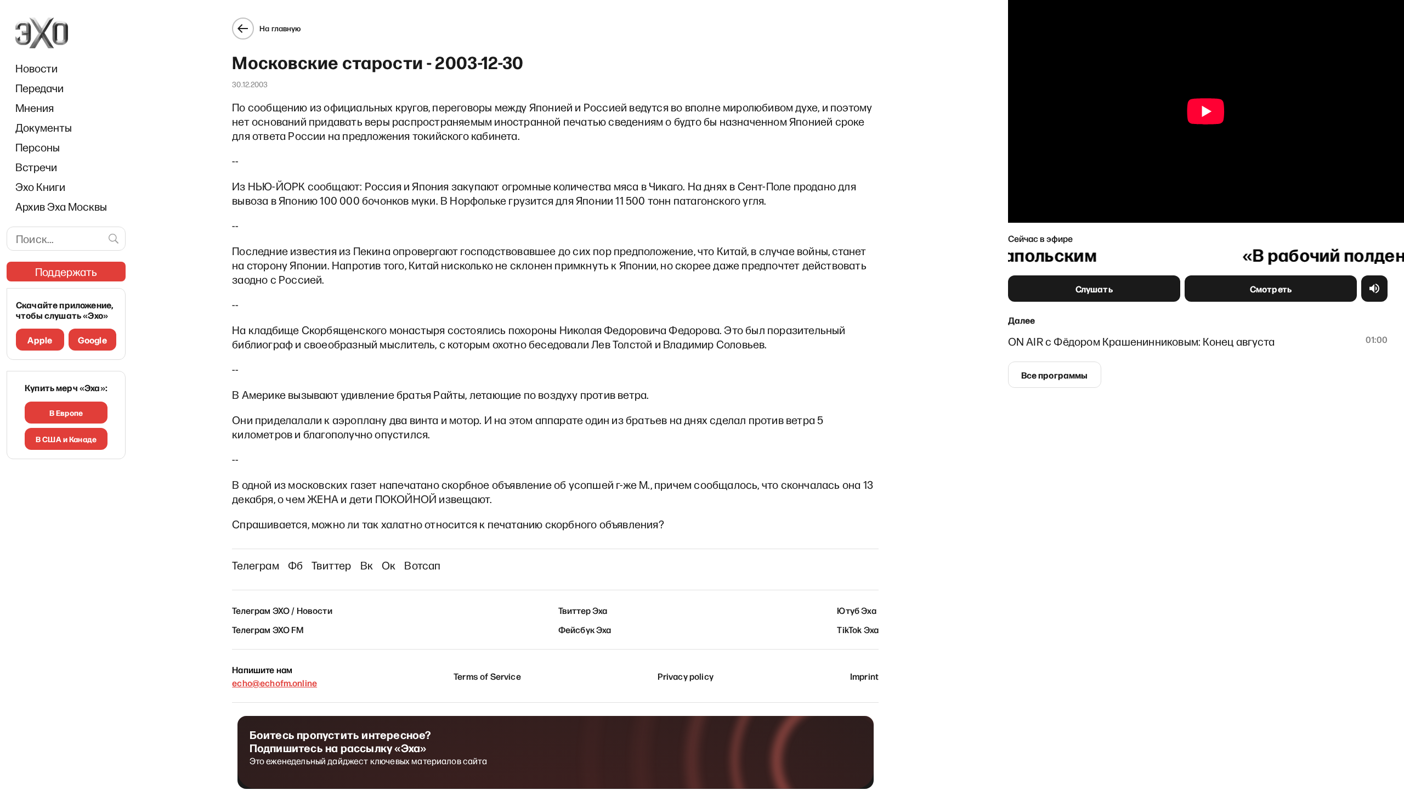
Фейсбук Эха (585, 629)
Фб (295, 565)
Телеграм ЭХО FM (268, 629)
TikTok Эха (858, 629)
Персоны (37, 147)
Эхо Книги (40, 186)
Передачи (39, 88)
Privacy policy (686, 676)
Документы (43, 127)
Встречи (36, 167)
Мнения (34, 107)
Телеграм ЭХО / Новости (282, 610)
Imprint (864, 676)
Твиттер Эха (583, 610)
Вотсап (422, 565)
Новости (36, 68)
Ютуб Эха (856, 610)
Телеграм (255, 565)
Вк (366, 565)
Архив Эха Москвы (61, 206)
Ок (388, 565)
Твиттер (331, 565)
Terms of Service (487, 676)
